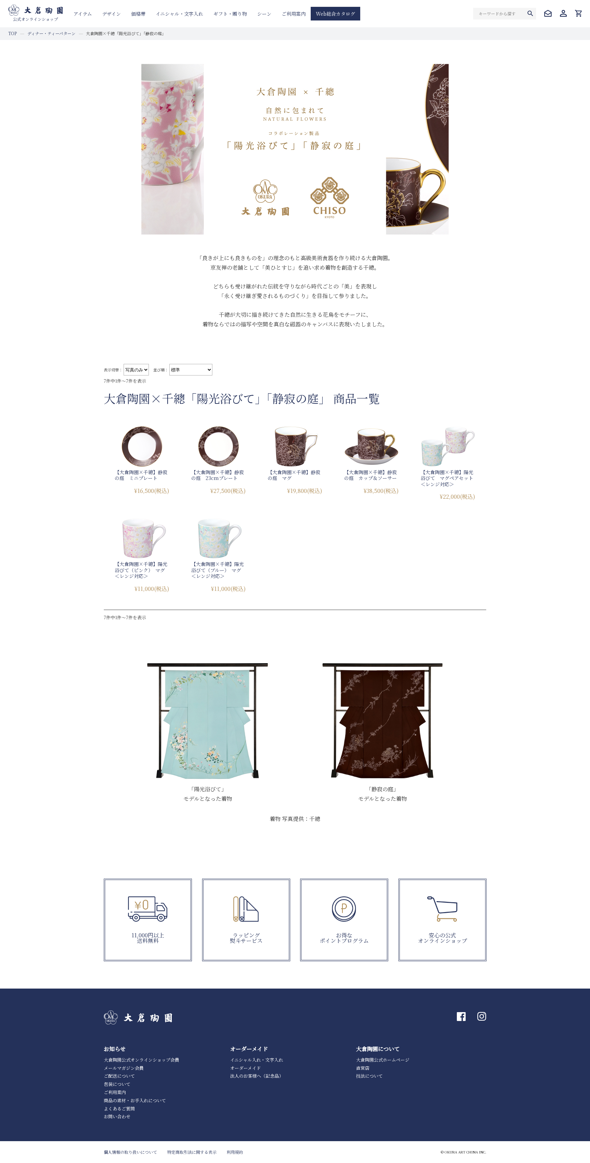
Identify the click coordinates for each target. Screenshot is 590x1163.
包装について (117, 1084)
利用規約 (235, 1152)
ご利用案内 (294, 13)
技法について (369, 1076)
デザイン (111, 13)
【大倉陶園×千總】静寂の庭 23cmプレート (217, 475)
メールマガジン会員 (124, 1068)
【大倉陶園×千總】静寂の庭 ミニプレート (141, 475)
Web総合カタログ (335, 13)
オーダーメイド (245, 1068)
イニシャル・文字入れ (179, 13)
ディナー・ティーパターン (51, 33)
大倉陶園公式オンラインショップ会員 (141, 1059)
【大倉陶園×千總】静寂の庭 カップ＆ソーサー (370, 475)
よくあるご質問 (119, 1108)
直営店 (362, 1068)
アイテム (82, 13)
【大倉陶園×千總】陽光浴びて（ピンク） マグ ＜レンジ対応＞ (142, 570)
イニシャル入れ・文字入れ (256, 1059)
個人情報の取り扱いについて (130, 1152)
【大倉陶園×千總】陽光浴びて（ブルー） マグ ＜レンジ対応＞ (218, 570)
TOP (12, 33)
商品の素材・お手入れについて (135, 1100)
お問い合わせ (117, 1116)
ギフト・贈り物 (230, 13)
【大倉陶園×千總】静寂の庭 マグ (294, 475)
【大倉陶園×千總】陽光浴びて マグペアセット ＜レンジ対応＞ (449, 478)
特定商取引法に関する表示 (191, 1152)
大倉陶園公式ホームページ (382, 1059)
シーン (264, 13)
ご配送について (119, 1076)
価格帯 (138, 13)
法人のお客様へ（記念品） (256, 1076)
